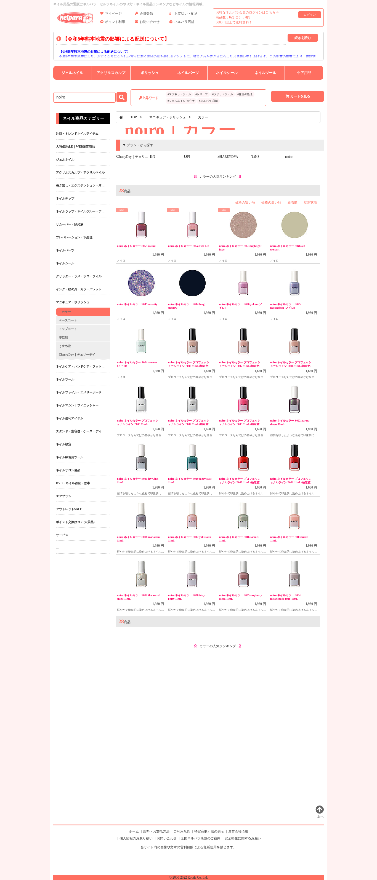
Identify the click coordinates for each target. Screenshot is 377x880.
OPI (187, 157)
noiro (289, 157)
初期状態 (310, 202)
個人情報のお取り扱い (136, 838)
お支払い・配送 (186, 13)
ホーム (134, 831)
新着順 (293, 202)
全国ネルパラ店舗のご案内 (201, 838)
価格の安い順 (245, 202)
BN (152, 157)
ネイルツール (265, 73)
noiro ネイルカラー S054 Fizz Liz (188, 245)
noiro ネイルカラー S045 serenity (137, 304)
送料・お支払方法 (156, 831)
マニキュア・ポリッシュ (167, 117)
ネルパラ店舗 (184, 22)
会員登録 (146, 13)
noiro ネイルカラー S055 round (136, 245)
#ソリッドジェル (222, 94)
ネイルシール (227, 73)
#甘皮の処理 (245, 94)
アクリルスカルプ (111, 73)
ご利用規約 (182, 831)
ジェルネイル (72, 73)
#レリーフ (201, 94)
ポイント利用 (115, 22)
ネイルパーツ (188, 73)
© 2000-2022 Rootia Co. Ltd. (188, 877)
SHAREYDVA (227, 157)
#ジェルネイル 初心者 (181, 100)
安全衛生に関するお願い (243, 838)
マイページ (113, 13)
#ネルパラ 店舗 (208, 100)
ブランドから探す (140, 145)
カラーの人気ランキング (218, 176)
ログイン (310, 14)
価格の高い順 (271, 202)
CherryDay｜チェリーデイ (135, 157)
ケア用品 (304, 73)
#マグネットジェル (179, 94)
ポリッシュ (150, 73)
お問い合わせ (150, 22)
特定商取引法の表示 (209, 831)
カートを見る (300, 96)
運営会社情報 (238, 831)
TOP (134, 117)
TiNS (255, 157)
